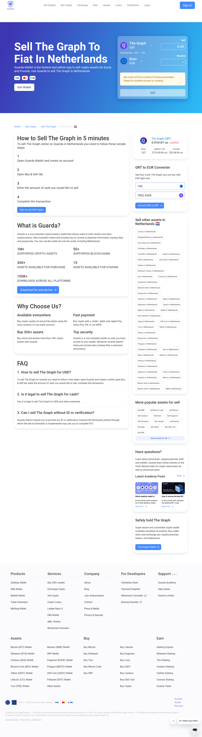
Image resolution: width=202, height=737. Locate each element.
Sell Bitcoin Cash (157, 410)
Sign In (187, 5)
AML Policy (36, 720)
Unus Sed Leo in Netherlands (149, 243)
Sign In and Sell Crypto (31, 209)
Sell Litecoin (159, 421)
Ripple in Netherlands (146, 310)
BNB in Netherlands (173, 389)
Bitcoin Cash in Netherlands (149, 389)
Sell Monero (174, 421)
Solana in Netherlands (146, 333)
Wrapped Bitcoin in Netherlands (150, 237)
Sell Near (141, 427)
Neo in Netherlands (170, 349)
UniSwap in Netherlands (147, 248)
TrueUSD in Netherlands (147, 254)
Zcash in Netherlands (171, 305)
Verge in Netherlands (146, 321)
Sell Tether (155, 427)
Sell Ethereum (143, 421)
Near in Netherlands (146, 355)
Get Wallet (24, 87)
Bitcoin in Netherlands (171, 378)
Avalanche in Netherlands (148, 293)
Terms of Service (11, 720)
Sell (183, 40)
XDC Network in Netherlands (149, 316)
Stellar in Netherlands (169, 310)
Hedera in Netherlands (147, 265)
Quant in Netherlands (171, 254)
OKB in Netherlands (145, 260)
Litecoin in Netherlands (147, 361)
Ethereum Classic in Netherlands (151, 271)
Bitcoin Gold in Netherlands (148, 383)
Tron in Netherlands (145, 327)
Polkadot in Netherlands (147, 349)
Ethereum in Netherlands (147, 366)
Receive (181, 55)
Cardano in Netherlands (147, 378)
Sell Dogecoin (172, 416)
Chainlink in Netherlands (147, 282)
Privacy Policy (25, 720)
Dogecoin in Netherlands (147, 372)
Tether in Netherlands (167, 327)
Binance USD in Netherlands (149, 288)
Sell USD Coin (170, 427)
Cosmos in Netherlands (167, 277)
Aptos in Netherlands (171, 299)
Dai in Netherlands (145, 277)
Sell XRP (141, 433)
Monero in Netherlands (169, 355)
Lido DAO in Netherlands (169, 260)
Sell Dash (157, 416)
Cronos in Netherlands (147, 232)
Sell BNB (141, 410)
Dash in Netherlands (171, 372)
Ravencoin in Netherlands (148, 338)
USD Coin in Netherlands (170, 321)
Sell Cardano (143, 416)
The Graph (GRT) (161, 138)
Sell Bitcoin (173, 410)
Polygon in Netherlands (147, 344)
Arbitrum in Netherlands (147, 299)
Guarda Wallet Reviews (178, 702)
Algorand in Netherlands (147, 305)
